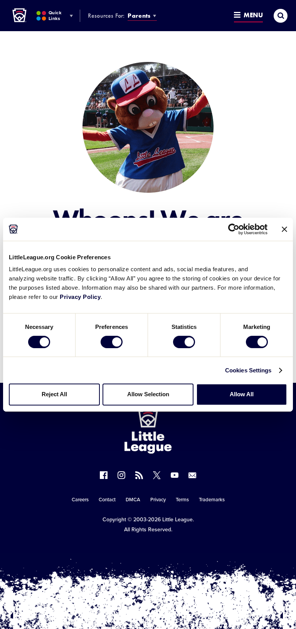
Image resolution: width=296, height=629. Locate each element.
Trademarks (212, 500)
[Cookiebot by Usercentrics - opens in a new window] (233, 229)
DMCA (133, 500)
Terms (182, 500)
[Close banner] (284, 229)
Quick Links (55, 15)
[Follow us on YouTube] (174, 475)
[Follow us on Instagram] (121, 475)
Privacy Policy (80, 297)
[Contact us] (192, 475)
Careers (80, 500)
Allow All (242, 394)
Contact (107, 500)
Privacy (158, 500)
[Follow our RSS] (139, 475)
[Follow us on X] (157, 475)
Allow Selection (148, 394)
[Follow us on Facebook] (104, 475)
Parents (139, 16)
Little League (177, 519)
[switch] (112, 342)
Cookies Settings (248, 370)
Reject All (54, 394)
